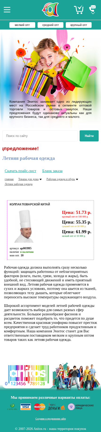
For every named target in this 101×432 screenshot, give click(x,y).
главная (9, 179)
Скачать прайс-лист (20, 171)
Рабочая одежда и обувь (61, 179)
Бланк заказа (52, 171)
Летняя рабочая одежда (18, 184)
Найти (89, 136)
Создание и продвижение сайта (50, 418)
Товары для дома (28, 179)
